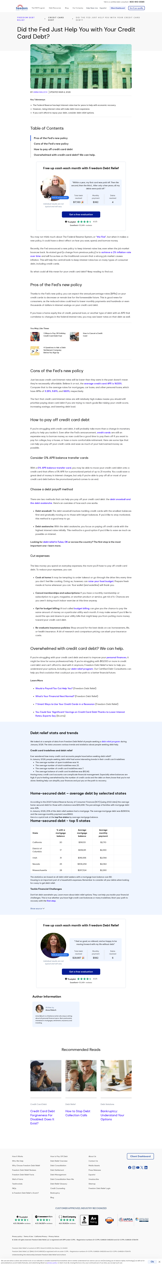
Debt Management (58, 1174)
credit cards (104, 432)
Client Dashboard (118, 8)
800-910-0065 (137, 2)
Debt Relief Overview (58, 1161)
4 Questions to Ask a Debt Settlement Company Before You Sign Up (55, 350)
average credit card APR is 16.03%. (103, 383)
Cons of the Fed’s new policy (51, 143)
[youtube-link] (137, 1167)
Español (103, 8)
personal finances (116, 657)
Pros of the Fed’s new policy (51, 138)
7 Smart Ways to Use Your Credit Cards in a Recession (65, 704)
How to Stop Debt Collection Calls (77, 1113)
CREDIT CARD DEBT (56, 18)
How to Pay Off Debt (59, 1156)
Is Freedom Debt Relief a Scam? (25, 1193)
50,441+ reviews (85, 225)
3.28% (48, 391)
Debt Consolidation (58, 1165)
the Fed (101, 236)
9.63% (66, 391)
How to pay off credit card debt (53, 149)
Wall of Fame (17, 1179)
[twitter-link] (141, 1167)
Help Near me (92, 8)
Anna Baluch (40, 92)
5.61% (55, 391)
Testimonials (17, 1184)
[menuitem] (38, 8)
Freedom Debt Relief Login (99, 1188)
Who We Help (17, 1161)
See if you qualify (136, 8)
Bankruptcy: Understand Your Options (112, 1115)
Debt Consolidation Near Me (62, 1179)
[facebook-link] (129, 1167)
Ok (152, 1261)
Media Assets (94, 1165)
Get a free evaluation (81, 214)
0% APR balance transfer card (54, 467)
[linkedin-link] (145, 1167)
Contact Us (93, 1161)
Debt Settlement (57, 1170)
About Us (92, 1156)
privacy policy (52, 1263)
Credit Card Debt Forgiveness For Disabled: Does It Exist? (42, 1117)
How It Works (17, 1156)
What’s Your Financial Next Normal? (54, 696)
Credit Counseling (57, 1188)
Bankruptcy (55, 1193)
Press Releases (95, 1170)
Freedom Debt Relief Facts (23, 1174)
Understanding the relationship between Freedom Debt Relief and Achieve (39, 1255)
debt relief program (82, 668)
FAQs (14, 1188)
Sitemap (92, 1184)
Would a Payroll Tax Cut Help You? (54, 688)
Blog (52, 1197)
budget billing (81, 608)
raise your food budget (101, 581)
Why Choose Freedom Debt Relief (26, 1165)
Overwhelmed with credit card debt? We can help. (64, 154)
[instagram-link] (133, 1167)
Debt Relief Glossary (58, 1184)
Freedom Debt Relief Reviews (24, 1170)
